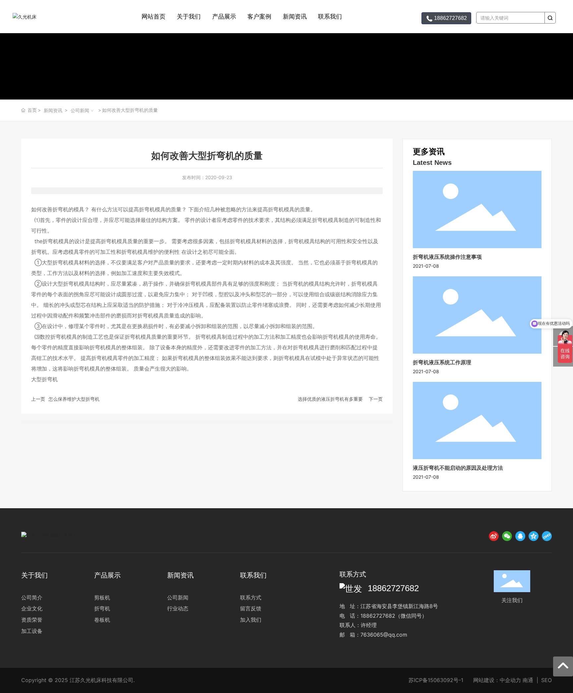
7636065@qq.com (383, 634)
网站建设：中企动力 (497, 680)
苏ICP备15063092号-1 (436, 680)
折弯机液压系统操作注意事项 (447, 256)
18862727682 (393, 588)
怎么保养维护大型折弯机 (73, 399)
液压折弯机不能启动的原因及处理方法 (458, 467)
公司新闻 (80, 110)
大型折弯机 (55, 262)
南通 (528, 680)
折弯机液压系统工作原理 (442, 362)
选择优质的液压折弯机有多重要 (330, 399)
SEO (546, 680)
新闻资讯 (53, 110)
